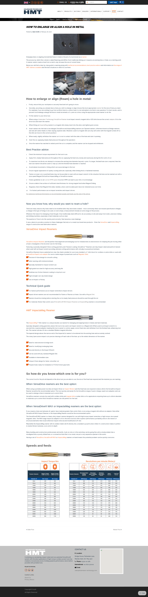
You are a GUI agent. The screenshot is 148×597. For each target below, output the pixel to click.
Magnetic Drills (83, 254)
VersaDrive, (40, 437)
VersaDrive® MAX (50, 437)
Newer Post (117, 529)
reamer (84, 57)
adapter (112, 119)
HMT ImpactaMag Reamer (40, 310)
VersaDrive (104, 222)
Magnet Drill (90, 294)
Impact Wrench (70, 389)
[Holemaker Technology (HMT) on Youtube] (38, 2)
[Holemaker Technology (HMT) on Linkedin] (35, 2)
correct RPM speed (51, 180)
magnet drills (70, 396)
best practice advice (93, 65)
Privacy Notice (29, 579)
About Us (28, 577)
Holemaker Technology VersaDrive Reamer (52, 119)
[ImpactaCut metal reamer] (74, 317)
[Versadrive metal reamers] (74, 236)
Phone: (78, 561)
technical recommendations (77, 65)
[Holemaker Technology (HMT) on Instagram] (41, 2)
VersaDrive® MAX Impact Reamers (66, 302)
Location (79, 553)
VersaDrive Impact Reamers (35, 242)
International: (79, 564)
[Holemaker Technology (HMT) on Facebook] (32, 2)
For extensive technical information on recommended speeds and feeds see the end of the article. (58, 194)
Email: (78, 567)
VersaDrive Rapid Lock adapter (37, 254)
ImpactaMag (43, 125)
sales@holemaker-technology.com (86, 570)
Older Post (30, 529)
